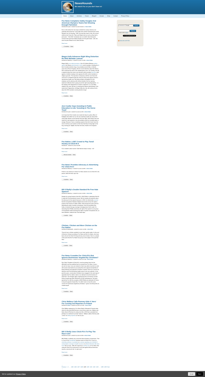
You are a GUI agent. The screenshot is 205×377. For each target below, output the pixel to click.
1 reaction (89, 193)
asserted (96, 200)
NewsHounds (83, 3)
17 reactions (87, 26)
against (63, 65)
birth (81, 65)
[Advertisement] (80, 50)
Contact (115, 16)
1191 (91, 367)
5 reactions (90, 259)
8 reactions (87, 335)
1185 (72, 367)
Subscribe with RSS (125, 40)
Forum (87, 16)
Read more (64, 43)
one (70, 63)
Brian (69, 305)
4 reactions (89, 60)
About (71, 16)
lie (98, 65)
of (80, 63)
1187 (78, 367)
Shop (108, 16)
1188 (81, 367)
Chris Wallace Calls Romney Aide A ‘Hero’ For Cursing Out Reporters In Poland (79, 303)
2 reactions (88, 305)
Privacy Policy (125, 16)
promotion (76, 63)
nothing (85, 345)
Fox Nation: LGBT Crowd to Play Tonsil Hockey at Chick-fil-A (78, 143)
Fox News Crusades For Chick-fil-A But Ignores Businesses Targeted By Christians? (80, 257)
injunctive (93, 72)
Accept (191, 374)
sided (72, 63)
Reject (199, 374)
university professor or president (70, 342)
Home (65, 16)
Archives (79, 16)
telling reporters (72, 315)
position (95, 63)
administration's (76, 65)
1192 (94, 367)
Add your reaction (67, 154)
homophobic (72, 340)
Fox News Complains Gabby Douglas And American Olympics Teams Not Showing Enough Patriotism (79, 23)
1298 (102, 367)
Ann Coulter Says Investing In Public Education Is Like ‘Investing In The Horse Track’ (78, 108)
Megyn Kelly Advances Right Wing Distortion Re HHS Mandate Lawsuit (80, 58)
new (89, 345)
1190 (88, 367)
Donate (102, 16)
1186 (75, 367)
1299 (105, 367)
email (127, 32)
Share (71, 46)
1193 (97, 367)
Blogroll (94, 16)
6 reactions (87, 111)
